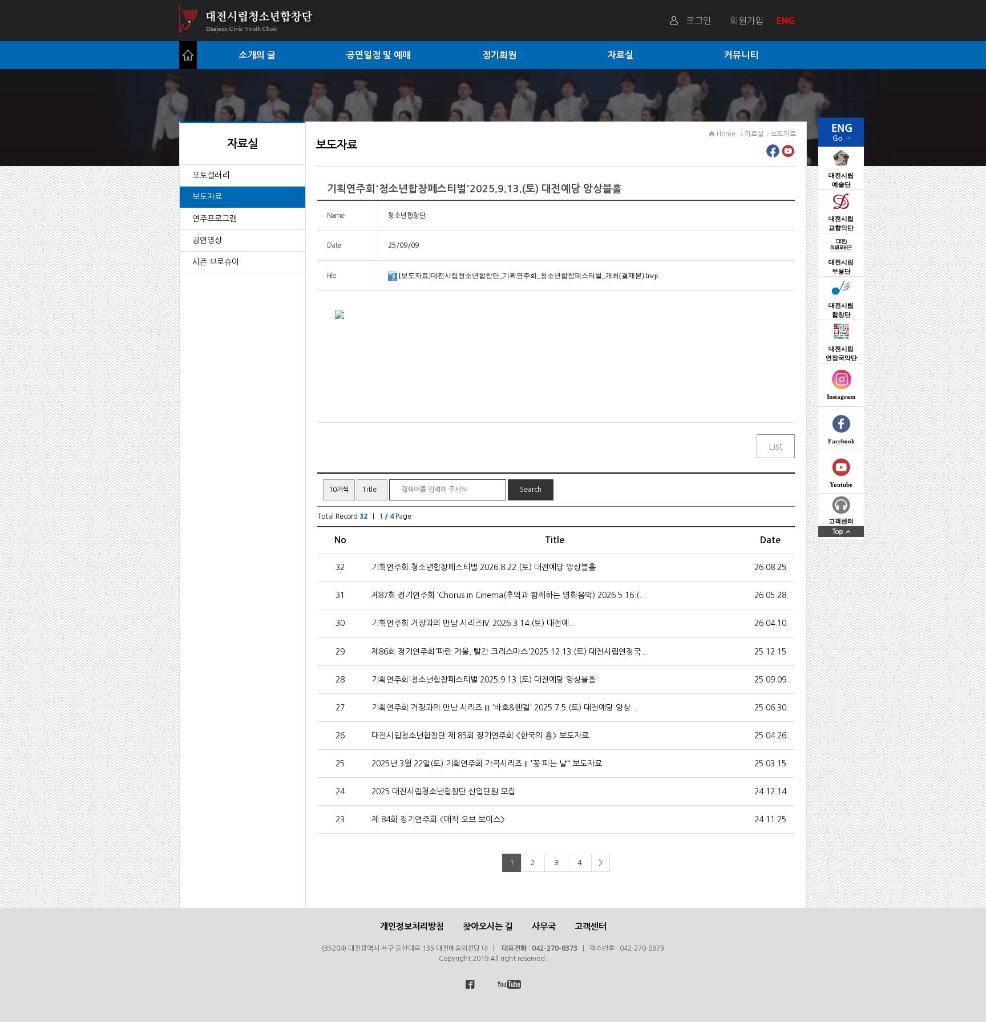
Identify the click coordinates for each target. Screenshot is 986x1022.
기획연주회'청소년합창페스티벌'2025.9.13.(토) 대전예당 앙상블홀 (483, 680)
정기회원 (499, 55)
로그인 (699, 20)
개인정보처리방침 (412, 926)
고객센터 (591, 926)
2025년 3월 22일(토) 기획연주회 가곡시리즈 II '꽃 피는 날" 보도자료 (486, 763)
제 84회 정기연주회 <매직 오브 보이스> (438, 819)
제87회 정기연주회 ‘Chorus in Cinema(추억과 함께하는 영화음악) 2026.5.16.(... (508, 595)
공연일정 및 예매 (378, 55)
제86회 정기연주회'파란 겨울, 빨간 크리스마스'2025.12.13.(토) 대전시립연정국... (509, 652)
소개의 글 (257, 55)
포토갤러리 (210, 175)
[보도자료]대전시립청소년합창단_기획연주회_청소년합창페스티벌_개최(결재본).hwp (528, 276)
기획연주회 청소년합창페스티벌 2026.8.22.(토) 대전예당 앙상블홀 (483, 567)
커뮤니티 (741, 55)
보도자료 (207, 197)
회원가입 (747, 20)
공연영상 (207, 240)
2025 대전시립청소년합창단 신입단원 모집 (443, 791)
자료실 (620, 55)
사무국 (544, 926)
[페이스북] (772, 154)
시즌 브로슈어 (215, 262)
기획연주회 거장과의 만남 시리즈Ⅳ (473, 623)
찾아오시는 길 (488, 926)
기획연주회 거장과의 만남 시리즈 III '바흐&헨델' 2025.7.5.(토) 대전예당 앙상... (504, 708)
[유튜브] (788, 154)
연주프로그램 (214, 219)
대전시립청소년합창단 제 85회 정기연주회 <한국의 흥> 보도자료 (480, 736)
